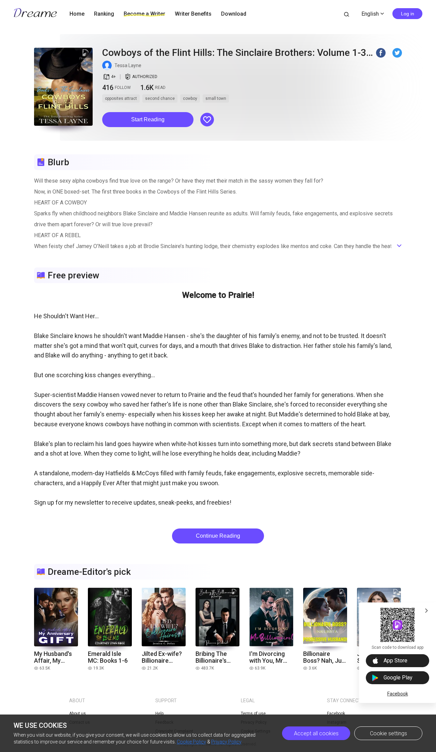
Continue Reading (218, 536)
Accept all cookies (316, 733)
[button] (147, 119)
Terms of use (253, 713)
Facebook (397, 693)
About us (77, 713)
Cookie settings (388, 733)
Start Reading (148, 119)
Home (76, 14)
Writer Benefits (193, 14)
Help (159, 713)
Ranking (104, 14)
